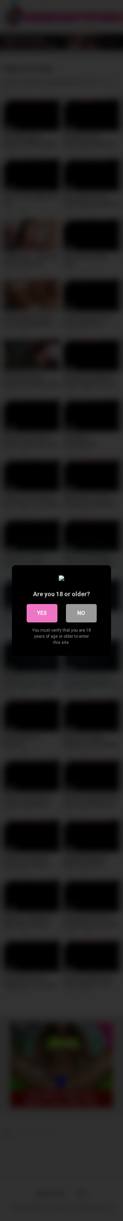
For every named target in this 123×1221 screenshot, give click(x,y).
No (81, 613)
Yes (42, 613)
